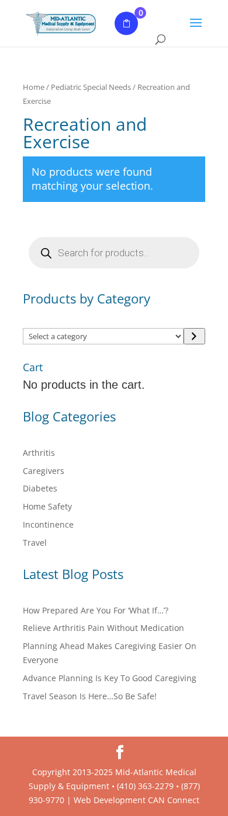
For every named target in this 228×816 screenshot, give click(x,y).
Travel (35, 542)
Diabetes (40, 488)
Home (33, 87)
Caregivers (43, 470)
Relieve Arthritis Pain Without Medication (103, 627)
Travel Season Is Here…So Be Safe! (90, 696)
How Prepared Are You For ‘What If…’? (95, 610)
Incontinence (48, 524)
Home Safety (47, 506)
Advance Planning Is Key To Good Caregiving (109, 678)
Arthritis (39, 452)
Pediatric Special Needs (91, 87)
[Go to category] (194, 336)
